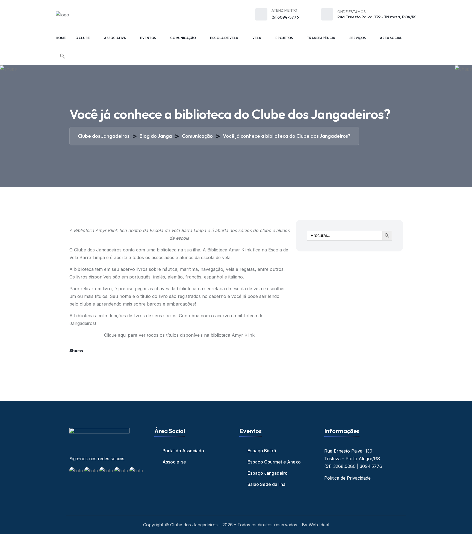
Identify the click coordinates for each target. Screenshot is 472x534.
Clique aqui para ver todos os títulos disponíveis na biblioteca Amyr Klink (179, 335)
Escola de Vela (224, 38)
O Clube (82, 38)
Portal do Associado (183, 450)
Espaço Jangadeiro (267, 473)
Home (61, 38)
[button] (62, 56)
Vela (256, 38)
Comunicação (183, 38)
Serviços (357, 38)
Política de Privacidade (347, 478)
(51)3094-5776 (285, 17)
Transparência (321, 38)
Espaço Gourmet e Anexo (274, 462)
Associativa (115, 38)
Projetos (284, 38)
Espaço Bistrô (261, 450)
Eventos (148, 38)
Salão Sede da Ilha (266, 484)
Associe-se (174, 462)
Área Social (391, 38)
